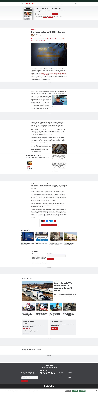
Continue (50, 258)
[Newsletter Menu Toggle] (76, 3)
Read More (54, 328)
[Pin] (55, 221)
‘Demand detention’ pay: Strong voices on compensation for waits (56, 244)
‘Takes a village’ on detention (41, 243)
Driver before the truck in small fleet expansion (27, 244)
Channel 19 (23, 242)
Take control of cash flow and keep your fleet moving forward (29, 170)
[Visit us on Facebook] (41, 372)
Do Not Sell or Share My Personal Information (43, 387)
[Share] (47, 221)
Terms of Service (50, 17)
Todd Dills (36, 34)
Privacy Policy (45, 17)
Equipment (65, 312)
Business (33, 29)
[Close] (96, 390)
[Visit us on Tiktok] (54, 372)
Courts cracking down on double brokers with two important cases (55, 314)
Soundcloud (26, 332)
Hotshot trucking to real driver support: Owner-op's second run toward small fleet (34, 326)
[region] (49, 390)
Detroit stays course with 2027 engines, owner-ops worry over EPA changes (68, 314)
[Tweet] (52, 221)
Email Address (49, 253)
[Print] (42, 221)
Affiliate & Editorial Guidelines (64, 387)
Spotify (37, 330)
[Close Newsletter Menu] (76, 8)
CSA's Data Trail (39, 312)
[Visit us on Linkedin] (46, 372)
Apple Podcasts (26, 330)
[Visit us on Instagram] (52, 372)
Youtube (32, 330)
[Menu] (22, 3)
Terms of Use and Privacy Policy (51, 16)
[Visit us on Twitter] (44, 372)
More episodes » (26, 328)
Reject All (75, 390)
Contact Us (73, 387)
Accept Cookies (82, 390)
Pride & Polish (25, 312)
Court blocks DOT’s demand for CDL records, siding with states (63, 286)
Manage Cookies (55, 387)
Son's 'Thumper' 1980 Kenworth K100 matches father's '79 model (27, 314)
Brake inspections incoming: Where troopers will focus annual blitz (41, 314)
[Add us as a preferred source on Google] (44, 221)
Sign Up (24, 380)
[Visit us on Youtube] (49, 372)
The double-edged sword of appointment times (69, 244)
